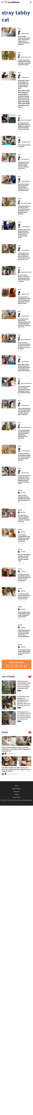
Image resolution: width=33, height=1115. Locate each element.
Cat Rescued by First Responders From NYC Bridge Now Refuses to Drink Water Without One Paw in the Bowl (24, 126)
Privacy (16, 794)
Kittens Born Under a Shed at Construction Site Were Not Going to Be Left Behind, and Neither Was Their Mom (24, 367)
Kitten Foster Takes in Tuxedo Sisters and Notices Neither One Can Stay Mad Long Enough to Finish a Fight (23, 84)
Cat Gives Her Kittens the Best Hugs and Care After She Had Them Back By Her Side (24, 596)
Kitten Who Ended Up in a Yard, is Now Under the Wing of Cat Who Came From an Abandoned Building (24, 633)
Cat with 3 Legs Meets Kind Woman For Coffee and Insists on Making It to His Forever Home (24, 62)
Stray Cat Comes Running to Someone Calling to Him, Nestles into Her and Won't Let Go (24, 498)
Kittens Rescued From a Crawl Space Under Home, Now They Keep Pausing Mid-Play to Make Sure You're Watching (24, 210)
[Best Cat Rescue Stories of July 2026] (9, 140)
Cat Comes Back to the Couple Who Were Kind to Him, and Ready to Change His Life (24, 614)
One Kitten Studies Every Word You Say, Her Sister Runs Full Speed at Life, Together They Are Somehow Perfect (16, 769)
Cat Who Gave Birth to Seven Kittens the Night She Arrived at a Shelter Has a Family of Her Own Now (24, 457)
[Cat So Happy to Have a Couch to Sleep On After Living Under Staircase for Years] (9, 647)
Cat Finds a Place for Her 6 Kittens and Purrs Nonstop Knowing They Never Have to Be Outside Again (24, 577)
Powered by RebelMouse (29, 3)
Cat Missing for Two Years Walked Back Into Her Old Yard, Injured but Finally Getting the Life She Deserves (24, 715)
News (19, 29)
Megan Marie (24, 57)
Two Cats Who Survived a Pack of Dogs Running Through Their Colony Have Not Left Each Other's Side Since (24, 411)
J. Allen (22, 33)
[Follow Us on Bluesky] (20, 666)
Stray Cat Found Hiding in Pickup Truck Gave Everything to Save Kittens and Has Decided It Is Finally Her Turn (16, 749)
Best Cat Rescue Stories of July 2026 (24, 145)
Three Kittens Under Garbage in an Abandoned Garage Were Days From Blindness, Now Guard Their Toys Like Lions (23, 701)
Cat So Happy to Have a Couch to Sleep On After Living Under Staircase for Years (24, 652)
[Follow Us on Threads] (25, 666)
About (16, 786)
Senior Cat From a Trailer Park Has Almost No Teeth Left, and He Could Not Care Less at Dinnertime (24, 345)
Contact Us (16, 792)
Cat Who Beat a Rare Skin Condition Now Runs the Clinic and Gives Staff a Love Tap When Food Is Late (24, 256)
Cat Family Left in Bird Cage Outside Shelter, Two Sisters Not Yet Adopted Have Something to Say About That (24, 434)
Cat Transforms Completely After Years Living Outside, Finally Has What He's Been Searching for (24, 538)
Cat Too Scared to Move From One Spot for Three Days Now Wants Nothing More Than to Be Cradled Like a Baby (24, 389)
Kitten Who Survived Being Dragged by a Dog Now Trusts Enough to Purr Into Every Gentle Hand (23, 187)
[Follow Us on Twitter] (12, 666)
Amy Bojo (26, 33)
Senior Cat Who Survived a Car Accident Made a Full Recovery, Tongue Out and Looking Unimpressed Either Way (24, 40)
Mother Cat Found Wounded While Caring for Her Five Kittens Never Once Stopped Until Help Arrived (24, 684)
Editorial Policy (16, 789)
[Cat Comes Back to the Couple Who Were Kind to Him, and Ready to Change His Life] (9, 609)
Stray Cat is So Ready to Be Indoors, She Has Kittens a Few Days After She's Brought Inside (24, 557)
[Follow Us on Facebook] (7, 666)
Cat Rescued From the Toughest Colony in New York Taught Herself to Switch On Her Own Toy (24, 165)
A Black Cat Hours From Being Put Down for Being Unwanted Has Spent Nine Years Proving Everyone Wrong (24, 233)
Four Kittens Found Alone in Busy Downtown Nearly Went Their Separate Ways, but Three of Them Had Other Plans (24, 323)
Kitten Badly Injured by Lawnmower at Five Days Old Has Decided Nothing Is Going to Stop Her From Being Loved (24, 479)
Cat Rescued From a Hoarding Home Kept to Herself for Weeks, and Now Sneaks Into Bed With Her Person (24, 300)
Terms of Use (16, 797)
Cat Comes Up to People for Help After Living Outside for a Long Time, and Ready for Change (24, 518)
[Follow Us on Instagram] (16, 666)
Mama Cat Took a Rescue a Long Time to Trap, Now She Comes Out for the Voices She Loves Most (24, 278)
